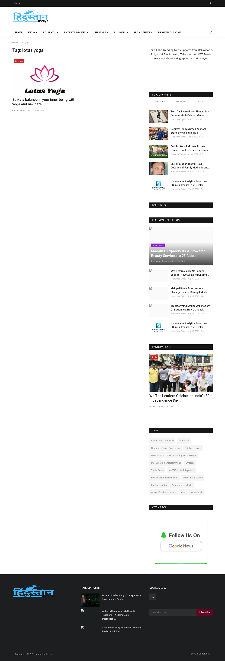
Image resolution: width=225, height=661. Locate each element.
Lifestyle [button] (100, 32)
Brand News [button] (142, 32)
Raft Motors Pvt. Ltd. (191, 492)
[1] (211, 3)
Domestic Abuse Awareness (165, 448)
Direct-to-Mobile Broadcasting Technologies (174, 455)
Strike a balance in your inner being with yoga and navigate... (43, 101)
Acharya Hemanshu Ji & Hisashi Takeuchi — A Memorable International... (118, 615)
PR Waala (153, 406)
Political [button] (50, 32)
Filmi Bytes (202, 58)
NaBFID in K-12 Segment (181, 470)
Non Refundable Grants (163, 492)
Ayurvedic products (182, 485)
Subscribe (204, 612)
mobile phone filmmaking (164, 477)
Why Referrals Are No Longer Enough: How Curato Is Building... (190, 273)
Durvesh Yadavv (178, 154)
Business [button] (120, 32)
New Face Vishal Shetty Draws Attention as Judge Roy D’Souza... (176, 398)
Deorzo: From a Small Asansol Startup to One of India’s (188, 131)
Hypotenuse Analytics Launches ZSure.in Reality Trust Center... (189, 183)
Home (18, 32)
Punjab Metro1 (19, 110)
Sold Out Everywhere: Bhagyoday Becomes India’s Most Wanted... (190, 113)
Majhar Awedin (159, 485)
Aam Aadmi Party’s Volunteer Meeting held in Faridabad (122, 629)
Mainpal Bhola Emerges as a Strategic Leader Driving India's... (190, 290)
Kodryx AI (184, 440)
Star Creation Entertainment (166, 462)
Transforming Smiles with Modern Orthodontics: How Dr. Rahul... (190, 308)
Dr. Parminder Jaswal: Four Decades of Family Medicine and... (190, 165)
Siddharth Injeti (193, 448)
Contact (18, 3)
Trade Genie (157, 470)
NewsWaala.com (169, 32)
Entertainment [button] (75, 32)
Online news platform (162, 440)
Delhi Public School (193, 477)
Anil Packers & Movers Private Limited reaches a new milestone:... (191, 148)
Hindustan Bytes (178, 119)
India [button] (32, 32)
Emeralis (190, 462)
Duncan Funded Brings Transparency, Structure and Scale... (121, 597)
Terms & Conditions (199, 653)
